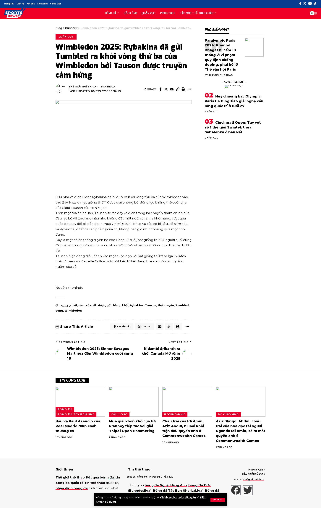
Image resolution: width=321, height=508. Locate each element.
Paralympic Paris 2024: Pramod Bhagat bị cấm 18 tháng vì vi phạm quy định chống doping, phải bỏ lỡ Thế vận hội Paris (221, 55)
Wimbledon (73, 310)
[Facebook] (300, 3)
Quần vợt (66, 36)
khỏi (125, 305)
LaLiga (196, 490)
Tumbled (182, 305)
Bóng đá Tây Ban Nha (75, 414)
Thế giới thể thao (82, 86)
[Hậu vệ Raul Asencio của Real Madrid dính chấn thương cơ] (80, 402)
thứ (160, 305)
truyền (169, 305)
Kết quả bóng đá (100, 477)
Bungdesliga (139, 490)
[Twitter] (304, 3)
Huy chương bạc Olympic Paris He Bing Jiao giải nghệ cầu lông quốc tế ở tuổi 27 (234, 101)
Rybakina (137, 305)
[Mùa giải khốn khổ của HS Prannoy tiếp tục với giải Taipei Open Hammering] (134, 402)
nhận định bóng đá (72, 488)
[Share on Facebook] (160, 89)
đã (95, 305)
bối (74, 305)
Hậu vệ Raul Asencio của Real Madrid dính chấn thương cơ (78, 426)
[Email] (171, 89)
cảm (81, 305)
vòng (59, 310)
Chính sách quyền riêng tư (178, 497)
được (101, 305)
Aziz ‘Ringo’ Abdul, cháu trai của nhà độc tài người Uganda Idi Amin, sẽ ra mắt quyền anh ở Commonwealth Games (240, 431)
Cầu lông (119, 414)
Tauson (150, 305)
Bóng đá (64, 409)
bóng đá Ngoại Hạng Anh (166, 485)
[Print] (183, 89)
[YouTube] (310, 3)
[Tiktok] (315, 3)
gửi (109, 305)
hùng (117, 305)
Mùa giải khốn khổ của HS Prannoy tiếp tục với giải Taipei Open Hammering (132, 426)
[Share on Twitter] (166, 89)
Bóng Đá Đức (199, 485)
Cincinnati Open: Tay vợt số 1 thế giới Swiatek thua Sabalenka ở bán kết (233, 127)
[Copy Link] (177, 89)
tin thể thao (95, 483)
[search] (303, 13)
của (88, 305)
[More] (189, 89)
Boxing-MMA (174, 414)
